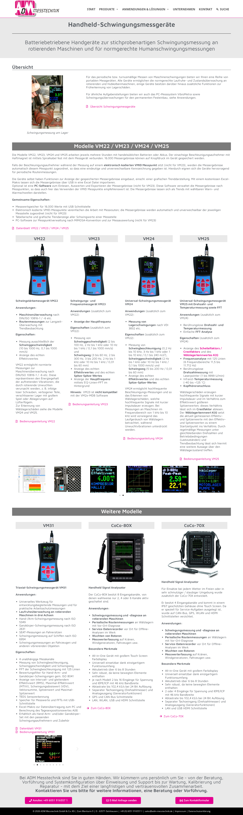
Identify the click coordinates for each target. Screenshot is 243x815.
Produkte (107, 9)
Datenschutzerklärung (199, 811)
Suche (224, 9)
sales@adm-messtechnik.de (159, 811)
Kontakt (205, 9)
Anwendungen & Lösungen (143, 9)
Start (91, 9)
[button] (18, 479)
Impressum (180, 811)
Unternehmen (184, 9)
